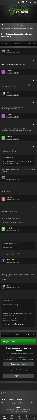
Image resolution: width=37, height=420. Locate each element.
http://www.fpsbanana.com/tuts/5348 (13, 65)
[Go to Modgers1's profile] (3, 261)
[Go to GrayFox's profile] (3, 72)
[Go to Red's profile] (3, 52)
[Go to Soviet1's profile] (3, 138)
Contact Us (18, 407)
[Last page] (34, 43)
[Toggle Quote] (4, 157)
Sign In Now (18, 376)
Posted (12, 53)
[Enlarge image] (15, 151)
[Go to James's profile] (3, 94)
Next (30, 43)
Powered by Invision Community (18, 411)
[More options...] (33, 60)
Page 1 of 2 (18, 43)
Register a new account (18, 364)
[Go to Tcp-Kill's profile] (3, 199)
